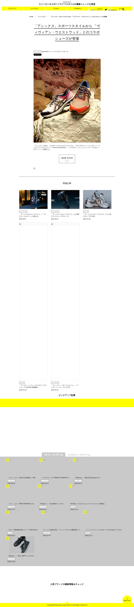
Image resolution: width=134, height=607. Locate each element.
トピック (86, 211)
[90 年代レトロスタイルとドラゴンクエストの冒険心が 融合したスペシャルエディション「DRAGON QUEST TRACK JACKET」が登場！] (84, 502)
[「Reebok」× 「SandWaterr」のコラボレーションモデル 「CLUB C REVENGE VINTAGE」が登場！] (53, 502)
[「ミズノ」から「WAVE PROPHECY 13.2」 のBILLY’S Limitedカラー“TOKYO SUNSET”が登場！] (21, 502)
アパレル (56, 8)
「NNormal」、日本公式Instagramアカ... (87, 477)
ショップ (10, 533)
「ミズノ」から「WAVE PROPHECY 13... (21, 504)
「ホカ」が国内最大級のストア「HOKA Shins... (23, 530)
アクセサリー (78, 8)
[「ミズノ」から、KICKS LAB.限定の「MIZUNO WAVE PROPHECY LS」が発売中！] (21, 476)
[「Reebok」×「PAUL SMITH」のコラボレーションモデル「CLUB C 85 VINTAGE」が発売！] (21, 554)
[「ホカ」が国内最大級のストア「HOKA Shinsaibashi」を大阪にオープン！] (21, 528)
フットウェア (34, 8)
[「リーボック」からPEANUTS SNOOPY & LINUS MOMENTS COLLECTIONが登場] (55, 476)
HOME (31, 16)
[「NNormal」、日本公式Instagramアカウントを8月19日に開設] (88, 476)
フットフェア (41, 16)
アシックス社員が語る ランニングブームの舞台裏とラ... (62, 530)
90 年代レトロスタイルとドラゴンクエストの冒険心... (88, 504)
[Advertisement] (49, 433)
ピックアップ (12, 8)
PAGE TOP (127, 600)
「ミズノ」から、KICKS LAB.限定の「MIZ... (22, 477)
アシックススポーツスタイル (58, 51)
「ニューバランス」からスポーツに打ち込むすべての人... (104, 530)
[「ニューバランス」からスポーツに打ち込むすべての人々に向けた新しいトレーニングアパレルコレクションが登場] (99, 528)
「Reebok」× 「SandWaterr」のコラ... (52, 504)
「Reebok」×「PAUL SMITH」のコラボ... (21, 556)
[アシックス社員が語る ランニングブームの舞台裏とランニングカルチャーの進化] (57, 528)
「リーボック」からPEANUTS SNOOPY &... (55, 477)
